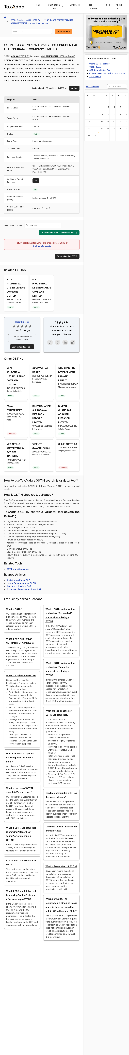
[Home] (5, 17)
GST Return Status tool (18, 569)
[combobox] (32, 31)
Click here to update (42, 246)
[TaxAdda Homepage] (14, 6)
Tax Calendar (95, 76)
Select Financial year (13, 225)
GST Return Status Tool (99, 70)
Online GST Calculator (99, 64)
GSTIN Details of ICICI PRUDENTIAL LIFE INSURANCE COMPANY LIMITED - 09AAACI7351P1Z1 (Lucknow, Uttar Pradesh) (43, 21)
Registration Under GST (18, 580)
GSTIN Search (95, 67)
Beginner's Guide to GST (19, 586)
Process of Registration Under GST (24, 589)
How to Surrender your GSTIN (21, 583)
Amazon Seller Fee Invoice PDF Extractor (107, 73)
